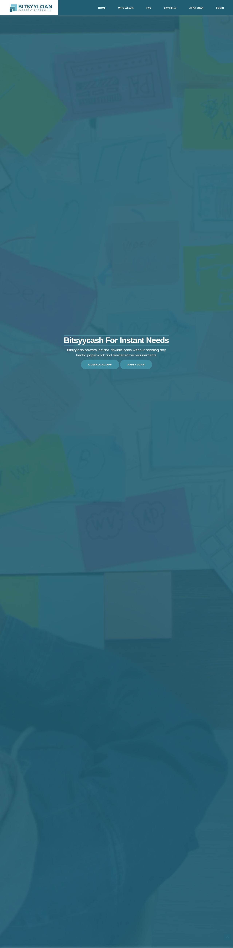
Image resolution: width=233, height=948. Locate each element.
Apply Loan (196, 8)
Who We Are (126, 8)
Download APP (100, 364)
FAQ (148, 8)
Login (220, 8)
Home (101, 8)
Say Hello (170, 8)
